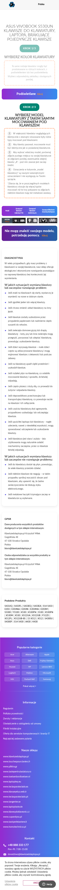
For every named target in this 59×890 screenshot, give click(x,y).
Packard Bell (29, 679)
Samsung (47, 679)
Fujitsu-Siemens (46, 661)
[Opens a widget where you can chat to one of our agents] (47, 884)
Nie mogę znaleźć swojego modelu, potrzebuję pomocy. (29, 233)
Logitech (12, 673)
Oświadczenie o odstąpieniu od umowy (22, 724)
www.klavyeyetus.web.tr (15, 792)
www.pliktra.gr (10, 767)
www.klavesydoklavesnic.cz (16, 812)
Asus (12, 661)
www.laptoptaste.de (12, 807)
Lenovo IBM (47, 667)
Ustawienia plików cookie (11, 883)
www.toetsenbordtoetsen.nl (16, 777)
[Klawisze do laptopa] (8, 5)
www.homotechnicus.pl (14, 827)
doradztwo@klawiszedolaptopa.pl (24, 854)
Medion (29, 673)
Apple (46, 655)
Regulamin (8, 709)
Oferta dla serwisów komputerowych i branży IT (26, 734)
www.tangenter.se (11, 802)
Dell (29, 661)
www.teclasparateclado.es (15, 787)
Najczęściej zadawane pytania (17, 739)
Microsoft (47, 673)
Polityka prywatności (13, 714)
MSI (12, 679)
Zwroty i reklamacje (12, 719)
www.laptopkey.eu (12, 782)
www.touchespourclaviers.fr (16, 762)
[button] (55, 4)
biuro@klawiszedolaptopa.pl (18, 548)
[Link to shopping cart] (49, 4)
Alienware (29, 655)
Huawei (12, 667)
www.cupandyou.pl (12, 817)
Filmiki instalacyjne (12, 729)
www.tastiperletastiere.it (15, 822)
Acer (12, 655)
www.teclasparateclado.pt (15, 797)
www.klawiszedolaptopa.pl (16, 757)
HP (29, 667)
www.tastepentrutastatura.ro (17, 772)
